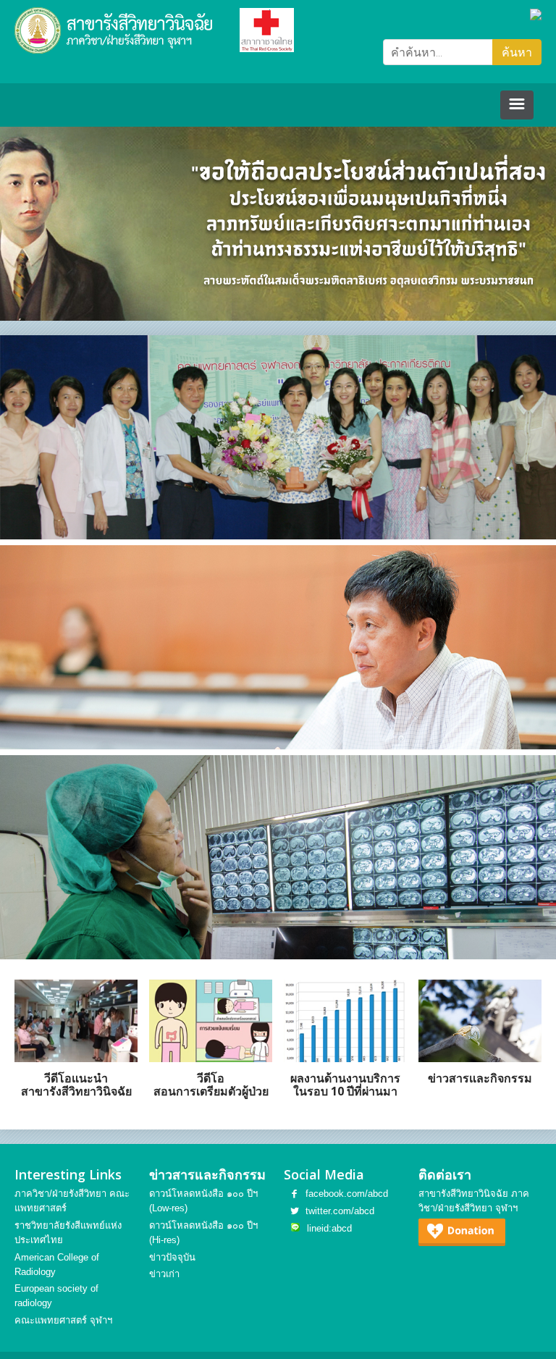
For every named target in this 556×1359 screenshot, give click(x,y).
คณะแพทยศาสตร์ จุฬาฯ (63, 1320)
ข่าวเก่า (164, 1273)
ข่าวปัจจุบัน (172, 1257)
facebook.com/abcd (347, 1193)
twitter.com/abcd (340, 1211)
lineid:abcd (329, 1228)
